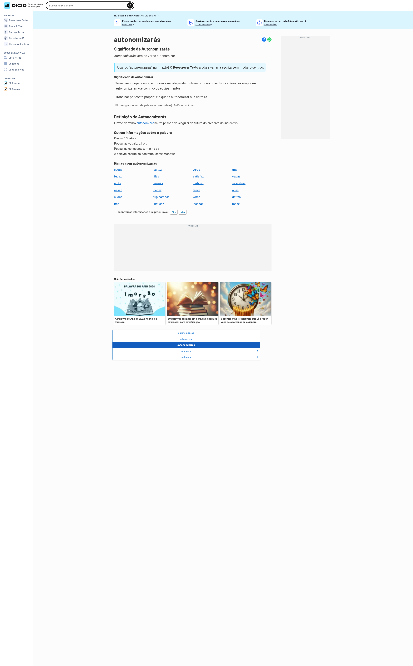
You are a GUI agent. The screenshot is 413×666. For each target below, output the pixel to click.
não (183, 212)
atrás (117, 183)
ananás (158, 183)
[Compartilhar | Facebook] (264, 39)
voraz (196, 197)
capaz (236, 176)
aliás (235, 190)
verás (196, 170)
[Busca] (130, 5)
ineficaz (158, 204)
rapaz (236, 204)
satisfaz (198, 176)
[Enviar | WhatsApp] (269, 39)
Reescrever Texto (185, 67)
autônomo (186, 351)
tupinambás (161, 197)
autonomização (186, 333)
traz (234, 170)
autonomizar (145, 123)
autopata (186, 357)
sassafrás (239, 183)
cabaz (157, 190)
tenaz (196, 190)
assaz (118, 190)
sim (174, 212)
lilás (156, 176)
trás (116, 204)
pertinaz (198, 183)
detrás (236, 197)
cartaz (157, 170)
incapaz (198, 204)
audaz (118, 197)
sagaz (118, 170)
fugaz (118, 176)
